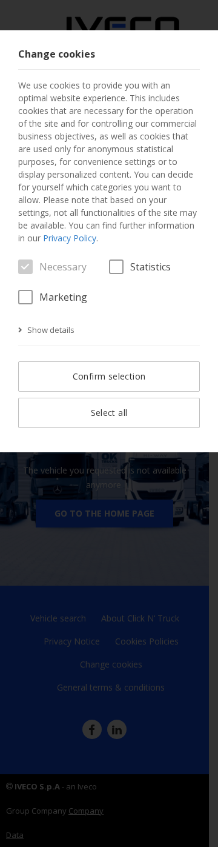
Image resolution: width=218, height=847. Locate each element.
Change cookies (56, 55)
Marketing (63, 297)
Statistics (150, 266)
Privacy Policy (69, 238)
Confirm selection (109, 376)
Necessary (63, 266)
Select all (109, 412)
